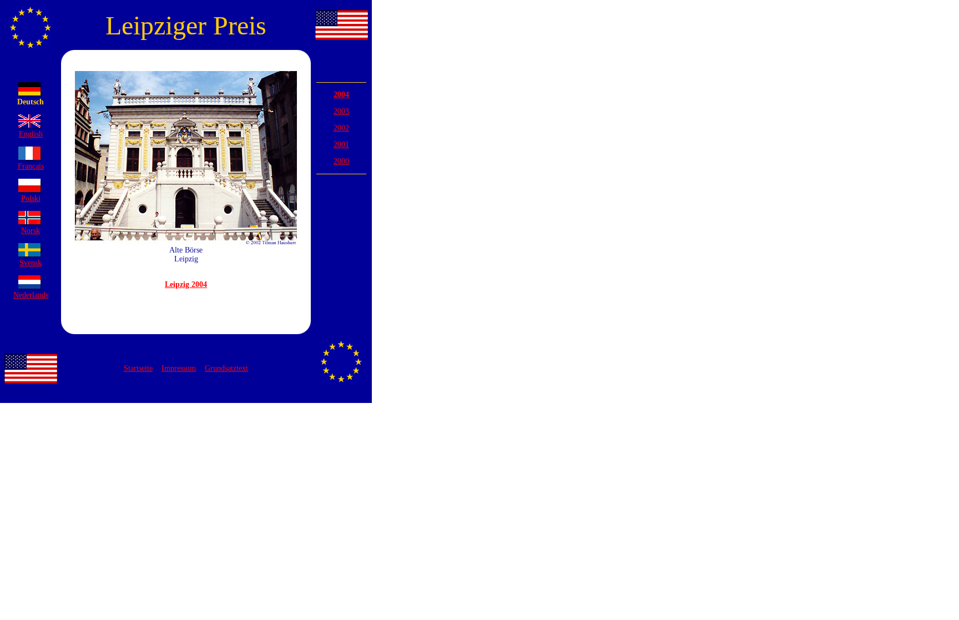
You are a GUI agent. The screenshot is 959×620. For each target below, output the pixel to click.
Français (31, 166)
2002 (341, 128)
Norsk (30, 230)
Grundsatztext (226, 368)
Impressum (178, 368)
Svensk (30, 263)
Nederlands (30, 295)
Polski (31, 198)
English (31, 134)
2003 (341, 111)
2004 (341, 94)
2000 (341, 161)
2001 (341, 144)
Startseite (138, 368)
